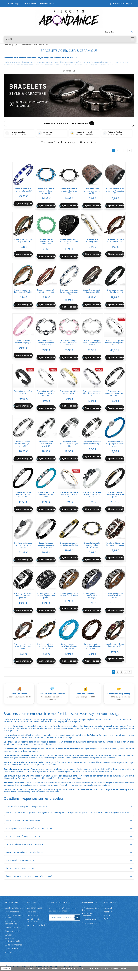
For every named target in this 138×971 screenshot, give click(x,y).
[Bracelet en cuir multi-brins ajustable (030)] (23, 224)
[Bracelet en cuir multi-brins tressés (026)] (92, 274)
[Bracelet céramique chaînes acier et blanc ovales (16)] (92, 325)
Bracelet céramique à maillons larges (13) (23, 341)
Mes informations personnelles (34, 920)
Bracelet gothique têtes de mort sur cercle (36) (69, 594)
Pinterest (107, 915)
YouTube (107, 919)
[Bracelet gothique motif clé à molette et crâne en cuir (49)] (69, 224)
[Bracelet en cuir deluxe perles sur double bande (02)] (46, 629)
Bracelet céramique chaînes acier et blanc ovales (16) (92, 342)
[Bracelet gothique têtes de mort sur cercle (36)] (69, 578)
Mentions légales (12, 911)
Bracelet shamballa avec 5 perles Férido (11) (69, 190)
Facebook (108, 908)
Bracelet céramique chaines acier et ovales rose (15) (69, 342)
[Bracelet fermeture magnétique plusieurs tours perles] (69, 629)
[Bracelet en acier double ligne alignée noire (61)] (23, 426)
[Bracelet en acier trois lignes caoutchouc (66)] (92, 426)
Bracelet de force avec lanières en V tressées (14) (115, 190)
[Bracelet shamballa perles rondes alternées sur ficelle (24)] (92, 527)
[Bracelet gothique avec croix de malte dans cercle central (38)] (114, 578)
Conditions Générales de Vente (14, 916)
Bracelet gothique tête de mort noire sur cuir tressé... (92, 494)
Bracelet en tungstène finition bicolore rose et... (69, 494)
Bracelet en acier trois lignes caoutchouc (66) (92, 442)
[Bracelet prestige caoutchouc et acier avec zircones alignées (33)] (46, 527)
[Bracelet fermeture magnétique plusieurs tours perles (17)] (92, 629)
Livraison (8, 935)
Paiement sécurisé (13, 931)
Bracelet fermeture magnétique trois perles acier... (23, 494)
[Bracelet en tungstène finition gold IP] (69, 376)
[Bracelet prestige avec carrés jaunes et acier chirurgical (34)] (69, 527)
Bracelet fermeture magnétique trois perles (46, 494)
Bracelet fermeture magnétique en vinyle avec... (115, 443)
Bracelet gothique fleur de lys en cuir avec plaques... (23, 595)
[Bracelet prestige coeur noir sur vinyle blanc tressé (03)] (23, 527)
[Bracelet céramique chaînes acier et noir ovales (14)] (46, 325)
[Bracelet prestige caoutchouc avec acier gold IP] (114, 477)
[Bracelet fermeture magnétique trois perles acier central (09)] (23, 477)
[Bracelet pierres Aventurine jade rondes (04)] (46, 224)
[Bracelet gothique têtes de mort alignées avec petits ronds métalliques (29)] (46, 578)
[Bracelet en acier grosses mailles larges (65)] (69, 426)
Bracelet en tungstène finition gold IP (69, 392)
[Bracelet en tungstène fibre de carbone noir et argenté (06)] (92, 376)
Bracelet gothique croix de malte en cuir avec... (115, 544)
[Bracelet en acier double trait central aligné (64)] (46, 426)
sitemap (8, 952)
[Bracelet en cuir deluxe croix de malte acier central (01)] (23, 629)
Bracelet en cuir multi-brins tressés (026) (92, 291)
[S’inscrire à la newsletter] (77, 917)
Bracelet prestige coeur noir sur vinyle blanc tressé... (23, 545)
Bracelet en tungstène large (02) (23, 392)
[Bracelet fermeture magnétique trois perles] (46, 477)
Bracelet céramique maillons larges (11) (115, 291)
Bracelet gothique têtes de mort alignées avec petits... (46, 595)
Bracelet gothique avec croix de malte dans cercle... (115, 595)
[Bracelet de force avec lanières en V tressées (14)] (114, 173)
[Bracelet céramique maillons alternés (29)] (23, 173)
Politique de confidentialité (11, 922)
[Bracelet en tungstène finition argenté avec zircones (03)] (46, 376)
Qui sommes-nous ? (13, 927)
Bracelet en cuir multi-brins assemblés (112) (23, 291)
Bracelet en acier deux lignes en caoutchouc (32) (69, 292)
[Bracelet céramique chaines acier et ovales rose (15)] (69, 325)
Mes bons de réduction (37, 925)
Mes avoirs (31, 911)
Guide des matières (13, 944)
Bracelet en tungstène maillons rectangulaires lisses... (114, 342)
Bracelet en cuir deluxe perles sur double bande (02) (46, 646)
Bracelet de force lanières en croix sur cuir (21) (92, 190)
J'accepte (6, 968)
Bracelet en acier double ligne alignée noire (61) (23, 443)
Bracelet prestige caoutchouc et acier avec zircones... (46, 545)
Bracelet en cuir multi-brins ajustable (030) (23, 240)
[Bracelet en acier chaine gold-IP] (92, 224)
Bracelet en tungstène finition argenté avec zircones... (46, 393)
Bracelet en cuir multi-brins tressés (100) (46, 291)
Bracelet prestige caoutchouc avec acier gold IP (115, 494)
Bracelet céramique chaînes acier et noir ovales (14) (46, 342)
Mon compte (33, 902)
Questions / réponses (14, 908)
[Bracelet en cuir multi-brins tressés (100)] (46, 274)
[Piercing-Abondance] (69, 27)
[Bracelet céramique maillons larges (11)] (114, 274)
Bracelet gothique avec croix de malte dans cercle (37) (92, 595)
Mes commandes (34, 908)
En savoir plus (69, 71)
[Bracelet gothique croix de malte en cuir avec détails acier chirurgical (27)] (114, 527)
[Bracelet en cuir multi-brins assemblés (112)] (23, 274)
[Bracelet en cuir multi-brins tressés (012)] (114, 224)
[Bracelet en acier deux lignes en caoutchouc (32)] (69, 274)
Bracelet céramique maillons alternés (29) (23, 189)
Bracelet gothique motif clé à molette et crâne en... (69, 241)
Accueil (8, 45)
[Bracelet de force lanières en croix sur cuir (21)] (92, 173)
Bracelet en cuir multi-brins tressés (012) (115, 240)
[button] (70, 39)
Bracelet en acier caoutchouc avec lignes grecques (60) (114, 393)
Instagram (108, 911)
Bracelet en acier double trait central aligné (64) (46, 443)
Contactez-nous (12, 948)
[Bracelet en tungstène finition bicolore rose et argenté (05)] (69, 477)
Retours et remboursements (12, 939)
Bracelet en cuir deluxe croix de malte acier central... (23, 646)
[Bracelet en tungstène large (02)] (23, 376)
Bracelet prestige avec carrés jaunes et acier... (69, 544)
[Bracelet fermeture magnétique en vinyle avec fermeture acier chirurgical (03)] (114, 426)
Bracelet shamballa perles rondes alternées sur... (92, 545)
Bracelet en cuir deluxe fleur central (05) (115, 645)
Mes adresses (33, 915)
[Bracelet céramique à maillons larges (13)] (23, 325)
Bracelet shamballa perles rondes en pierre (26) (46, 190)
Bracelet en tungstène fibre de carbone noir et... (92, 393)
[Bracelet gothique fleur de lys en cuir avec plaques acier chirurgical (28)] (23, 578)
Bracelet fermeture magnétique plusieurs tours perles (69, 646)
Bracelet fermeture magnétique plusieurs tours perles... (92, 646)
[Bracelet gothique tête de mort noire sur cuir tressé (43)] (92, 477)
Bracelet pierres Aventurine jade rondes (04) (46, 241)
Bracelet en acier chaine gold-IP (92, 240)
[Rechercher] (132, 32)
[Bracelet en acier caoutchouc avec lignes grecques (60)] (114, 376)
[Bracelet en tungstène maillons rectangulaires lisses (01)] (114, 325)
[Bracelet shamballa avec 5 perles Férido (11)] (69, 173)
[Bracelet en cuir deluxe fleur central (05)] (114, 629)
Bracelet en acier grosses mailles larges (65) (69, 443)
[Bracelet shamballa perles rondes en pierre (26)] (46, 173)
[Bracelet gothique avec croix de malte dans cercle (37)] (92, 578)
